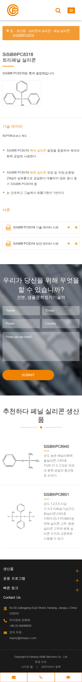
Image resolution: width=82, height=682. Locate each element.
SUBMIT (28, 375)
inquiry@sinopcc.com (22, 638)
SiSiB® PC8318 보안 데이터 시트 (36, 243)
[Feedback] (68, 677)
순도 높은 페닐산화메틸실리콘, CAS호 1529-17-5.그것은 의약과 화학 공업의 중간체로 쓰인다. (59, 465)
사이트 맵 (27, 666)
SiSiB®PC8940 (56, 446)
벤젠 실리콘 (38, 172)
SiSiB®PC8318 (23, 35)
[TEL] (40, 677)
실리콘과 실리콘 (40, 30)
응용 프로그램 (14, 578)
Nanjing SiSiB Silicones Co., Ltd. (48, 656)
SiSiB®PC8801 (56, 494)
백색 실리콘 (38, 150)
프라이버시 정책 (51, 666)
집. (12, 30)
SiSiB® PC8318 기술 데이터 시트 (36, 227)
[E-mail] (13, 677)
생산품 (21, 30)
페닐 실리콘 (62, 30)
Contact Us (12, 597)
